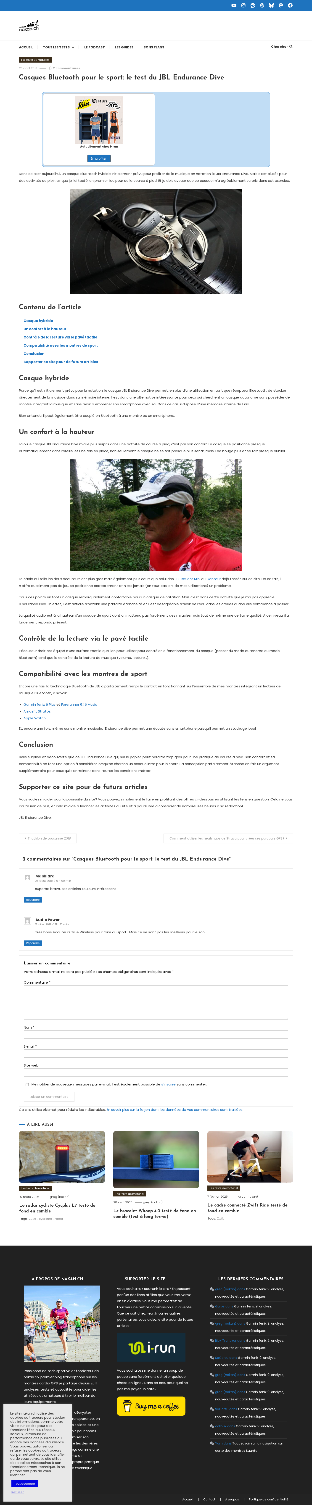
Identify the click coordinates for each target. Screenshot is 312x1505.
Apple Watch (35, 718)
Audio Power (47, 919)
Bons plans (153, 47)
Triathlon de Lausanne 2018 (49, 838)
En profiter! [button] (99, 158)
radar (59, 1219)
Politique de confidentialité (268, 1499)
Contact (209, 1499)
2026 (32, 1219)
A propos (232, 1499)
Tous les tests (56, 47)
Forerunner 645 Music (79, 704)
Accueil (26, 47)
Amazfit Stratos (37, 711)
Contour (213, 578)
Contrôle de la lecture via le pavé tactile (60, 337)
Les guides (124, 47)
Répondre (33, 900)
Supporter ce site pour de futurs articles (61, 361)
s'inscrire (168, 1084)
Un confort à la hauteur (45, 329)
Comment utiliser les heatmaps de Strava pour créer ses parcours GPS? (226, 838)
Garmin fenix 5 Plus (40, 704)
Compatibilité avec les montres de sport (61, 345)
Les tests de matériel (35, 60)
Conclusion (34, 353)
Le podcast (94, 47)
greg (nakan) (59, 1197)
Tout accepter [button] (24, 1483)
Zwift (220, 1218)
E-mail (30, 1046)
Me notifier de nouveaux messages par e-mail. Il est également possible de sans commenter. (119, 1084)
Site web (31, 1065)
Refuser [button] (17, 1492)
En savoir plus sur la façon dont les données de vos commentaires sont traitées (175, 1109)
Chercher (279, 46)
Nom (29, 1027)
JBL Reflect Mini (187, 578)
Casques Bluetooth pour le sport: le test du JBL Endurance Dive (121, 77)
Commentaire (37, 982)
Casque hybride (38, 320)
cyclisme (45, 1219)
